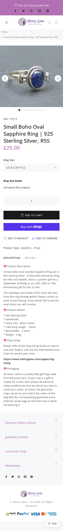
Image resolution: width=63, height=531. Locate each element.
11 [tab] (44, 110)
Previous (5, 78)
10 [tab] (41, 110)
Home (5, 31)
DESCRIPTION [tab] (12, 257)
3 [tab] (24, 110)
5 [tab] (29, 110)
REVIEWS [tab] (30, 257)
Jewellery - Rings (30, 248)
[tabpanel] (31, 76)
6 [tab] (31, 110)
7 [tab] (34, 110)
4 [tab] (26, 110)
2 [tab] (22, 110)
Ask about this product (17, 187)
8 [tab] (36, 110)
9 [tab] (39, 110)
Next (58, 78)
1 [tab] (19, 110)
